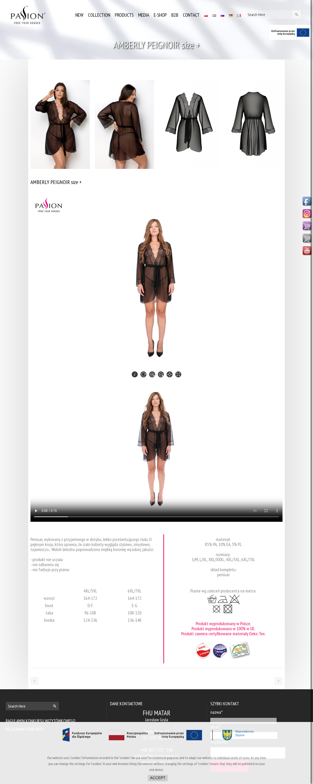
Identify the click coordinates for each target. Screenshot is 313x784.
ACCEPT (157, 778)
